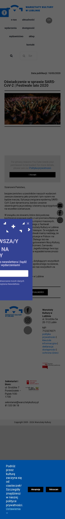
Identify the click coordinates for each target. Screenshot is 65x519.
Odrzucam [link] (53, 489)
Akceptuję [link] (35, 489)
